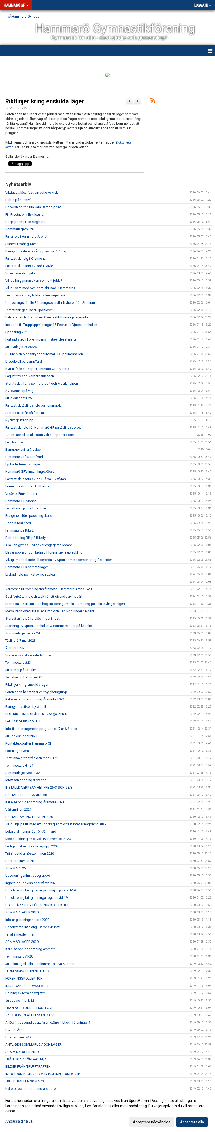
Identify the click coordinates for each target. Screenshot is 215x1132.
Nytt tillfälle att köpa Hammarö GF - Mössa (37, 369)
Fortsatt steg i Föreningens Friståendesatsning (40, 339)
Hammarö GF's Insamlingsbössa (30, 472)
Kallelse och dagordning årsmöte (30, 949)
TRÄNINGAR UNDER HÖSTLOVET (30, 1008)
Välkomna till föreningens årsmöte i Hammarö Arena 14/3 (48, 589)
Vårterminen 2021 (18, 809)
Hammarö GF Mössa (20, 501)
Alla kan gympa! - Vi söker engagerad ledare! (39, 545)
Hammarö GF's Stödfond (24, 457)
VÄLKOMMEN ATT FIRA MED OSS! (30, 1015)
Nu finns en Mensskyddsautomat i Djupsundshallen (44, 354)
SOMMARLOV (15, 868)
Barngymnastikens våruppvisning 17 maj (35, 251)
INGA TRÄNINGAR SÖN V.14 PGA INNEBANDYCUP (42, 1074)
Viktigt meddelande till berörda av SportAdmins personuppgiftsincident (59, 560)
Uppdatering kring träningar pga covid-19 (36, 898)
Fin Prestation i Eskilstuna (24, 214)
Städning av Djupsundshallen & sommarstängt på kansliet (49, 626)
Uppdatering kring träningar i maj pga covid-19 (40, 890)
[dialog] (107, 1111)
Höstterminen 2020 (19, 861)
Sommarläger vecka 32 (22, 773)
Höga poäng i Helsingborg (25, 222)
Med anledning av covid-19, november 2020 (38, 839)
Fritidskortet (14, 442)
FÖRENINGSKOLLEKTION (24, 978)
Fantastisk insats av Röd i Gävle (29, 266)
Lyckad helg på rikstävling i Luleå (30, 574)
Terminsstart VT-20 (19, 956)
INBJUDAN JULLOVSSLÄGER (27, 986)
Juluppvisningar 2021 (21, 736)
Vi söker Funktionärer (21, 494)
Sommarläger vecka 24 (22, 633)
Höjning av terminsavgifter (25, 993)
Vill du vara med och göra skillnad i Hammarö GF (41, 288)
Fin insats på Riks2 (19, 530)
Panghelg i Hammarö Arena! (26, 236)
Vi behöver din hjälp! (20, 273)
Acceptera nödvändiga (151, 1122)
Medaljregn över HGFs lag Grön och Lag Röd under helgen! (49, 611)
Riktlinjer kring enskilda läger (44, 101)
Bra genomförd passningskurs (28, 516)
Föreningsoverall (17, 751)
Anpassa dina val (19, 1121)
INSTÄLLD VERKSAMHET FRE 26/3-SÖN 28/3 (38, 787)
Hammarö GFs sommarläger (26, 567)
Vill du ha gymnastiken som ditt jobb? (33, 281)
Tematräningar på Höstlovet (26, 508)
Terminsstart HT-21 (19, 765)
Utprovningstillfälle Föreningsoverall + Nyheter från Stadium (50, 303)
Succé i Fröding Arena (22, 244)
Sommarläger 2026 (19, 229)
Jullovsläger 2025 (18, 398)
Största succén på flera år (24, 413)
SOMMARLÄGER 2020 (22, 912)
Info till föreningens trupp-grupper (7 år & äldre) (41, 729)
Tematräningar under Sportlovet (29, 310)
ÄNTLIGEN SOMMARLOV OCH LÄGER (33, 1044)
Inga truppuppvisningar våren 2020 (31, 883)
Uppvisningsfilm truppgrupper (28, 876)
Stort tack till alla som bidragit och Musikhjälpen (41, 383)
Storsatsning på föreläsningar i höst (32, 618)
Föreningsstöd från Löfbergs (27, 486)
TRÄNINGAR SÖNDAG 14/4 (25, 1059)
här (47, 156)
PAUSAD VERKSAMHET (23, 721)
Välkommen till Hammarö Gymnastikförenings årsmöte (46, 317)
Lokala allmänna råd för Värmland (30, 831)
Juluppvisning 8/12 (19, 1000)
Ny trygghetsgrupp (19, 420)
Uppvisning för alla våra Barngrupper (33, 207)
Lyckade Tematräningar (22, 464)
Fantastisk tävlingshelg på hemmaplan (34, 405)
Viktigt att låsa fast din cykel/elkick (31, 192)
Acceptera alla (192, 1122)
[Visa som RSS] (152, 101)
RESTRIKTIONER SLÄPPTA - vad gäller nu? (36, 714)
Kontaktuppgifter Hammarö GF (28, 743)
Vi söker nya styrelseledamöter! (28, 655)
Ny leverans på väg (19, 391)
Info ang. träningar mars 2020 (27, 920)
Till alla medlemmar (19, 934)
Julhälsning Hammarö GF (24, 677)
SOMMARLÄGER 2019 (22, 1052)
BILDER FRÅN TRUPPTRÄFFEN (28, 1067)
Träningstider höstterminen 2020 (29, 853)
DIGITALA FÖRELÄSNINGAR (26, 795)
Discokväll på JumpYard (23, 361)
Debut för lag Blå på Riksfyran (27, 538)
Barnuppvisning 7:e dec (23, 449)
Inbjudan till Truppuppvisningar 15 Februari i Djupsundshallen (51, 325)
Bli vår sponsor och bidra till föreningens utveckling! (44, 552)
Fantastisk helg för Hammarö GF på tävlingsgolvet (43, 427)
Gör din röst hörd (18, 523)
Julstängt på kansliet (21, 670)
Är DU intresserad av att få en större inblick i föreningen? (47, 1022)
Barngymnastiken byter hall (25, 707)
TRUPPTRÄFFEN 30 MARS (24, 1081)
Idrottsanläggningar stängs (25, 780)
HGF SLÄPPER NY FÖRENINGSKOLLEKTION (37, 905)
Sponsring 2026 (17, 332)
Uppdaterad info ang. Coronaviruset (32, 927)
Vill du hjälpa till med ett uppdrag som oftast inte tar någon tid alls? (55, 824)
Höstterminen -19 (18, 1037)
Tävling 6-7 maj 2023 (20, 640)
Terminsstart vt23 (18, 663)
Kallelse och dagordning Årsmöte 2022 (34, 699)
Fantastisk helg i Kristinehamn (27, 259)
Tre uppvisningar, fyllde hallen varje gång (35, 295)
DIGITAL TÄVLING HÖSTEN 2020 (29, 817)
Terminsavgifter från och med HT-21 (32, 758)
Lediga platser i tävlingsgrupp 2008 (31, 846)
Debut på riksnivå (18, 200)
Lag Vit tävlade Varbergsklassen (29, 376)
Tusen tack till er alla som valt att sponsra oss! (39, 435)
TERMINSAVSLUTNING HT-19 (27, 971)
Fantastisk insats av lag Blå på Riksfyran (35, 479)
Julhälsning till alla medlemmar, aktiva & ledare (40, 964)
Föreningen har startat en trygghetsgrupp (36, 692)
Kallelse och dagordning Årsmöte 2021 (34, 802)
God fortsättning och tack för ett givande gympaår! (43, 596)
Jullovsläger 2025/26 (21, 347)
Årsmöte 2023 (15, 648)
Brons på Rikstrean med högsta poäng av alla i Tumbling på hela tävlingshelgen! (65, 604)
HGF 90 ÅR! (13, 1030)
